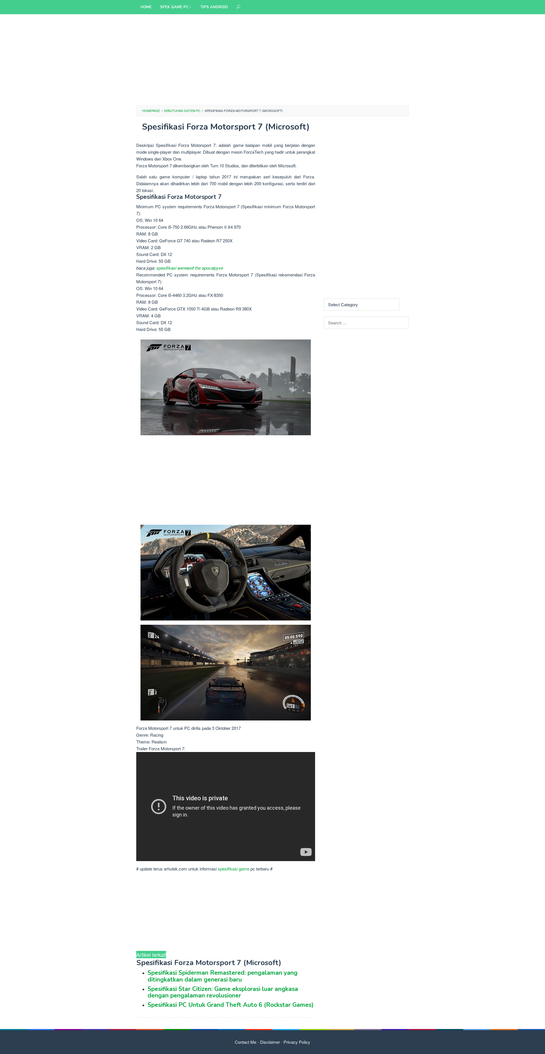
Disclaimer (270, 1042)
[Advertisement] (272, 59)
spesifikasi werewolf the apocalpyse (189, 268)
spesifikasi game (233, 869)
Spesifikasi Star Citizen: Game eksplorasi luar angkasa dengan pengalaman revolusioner (223, 992)
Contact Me (245, 1042)
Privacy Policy (297, 1042)
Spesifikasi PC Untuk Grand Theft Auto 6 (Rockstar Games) (231, 1005)
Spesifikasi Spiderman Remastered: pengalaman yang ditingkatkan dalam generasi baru (222, 976)
